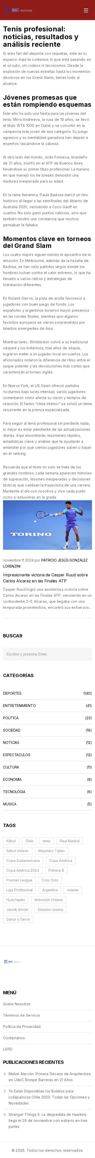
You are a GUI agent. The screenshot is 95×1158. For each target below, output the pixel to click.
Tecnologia (14, 792)
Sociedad (12, 730)
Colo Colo (50, 880)
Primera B (56, 870)
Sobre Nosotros (17, 1004)
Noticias (11, 742)
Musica (9, 804)
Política (10, 718)
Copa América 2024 (22, 870)
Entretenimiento (19, 705)
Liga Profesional (19, 890)
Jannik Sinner (17, 909)
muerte (73, 890)
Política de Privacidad (22, 1026)
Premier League (19, 880)
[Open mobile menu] (85, 10)
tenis (46, 841)
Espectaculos (16, 755)
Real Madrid (69, 841)
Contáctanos (14, 1038)
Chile (29, 841)
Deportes (12, 693)
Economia (12, 779)
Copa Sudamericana (23, 860)
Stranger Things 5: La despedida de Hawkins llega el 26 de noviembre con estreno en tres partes (48, 1120)
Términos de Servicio (21, 1015)
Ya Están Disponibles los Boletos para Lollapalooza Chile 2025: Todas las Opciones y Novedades (49, 1097)
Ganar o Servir (18, 919)
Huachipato (15, 900)
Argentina (50, 890)
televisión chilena (48, 900)
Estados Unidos (50, 909)
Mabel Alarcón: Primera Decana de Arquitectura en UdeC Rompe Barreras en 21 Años (50, 1077)
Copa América (60, 860)
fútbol (11, 841)
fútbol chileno (17, 851)
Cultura (11, 767)
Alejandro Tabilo (51, 851)
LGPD (7, 1049)
